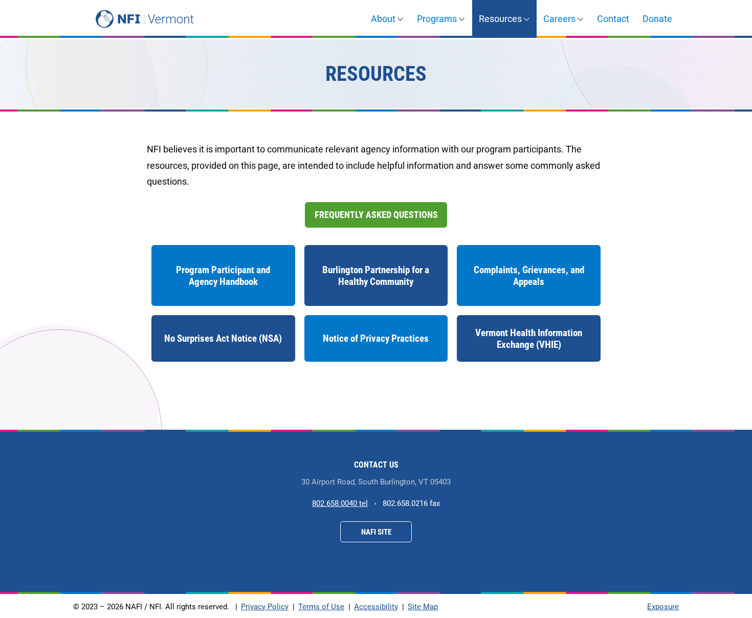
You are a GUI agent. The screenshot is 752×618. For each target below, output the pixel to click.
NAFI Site (376, 532)
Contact (613, 18)
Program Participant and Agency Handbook (223, 276)
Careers (559, 18)
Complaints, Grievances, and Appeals (529, 276)
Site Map (423, 606)
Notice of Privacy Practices (376, 338)
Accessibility (376, 606)
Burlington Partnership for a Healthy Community (375, 276)
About (383, 18)
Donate (657, 18)
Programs (437, 18)
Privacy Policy (265, 606)
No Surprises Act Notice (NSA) (223, 347)
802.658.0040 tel (340, 503)
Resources (500, 18)
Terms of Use (321, 606)
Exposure (663, 606)
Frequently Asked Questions (376, 214)
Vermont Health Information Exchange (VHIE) (528, 344)
